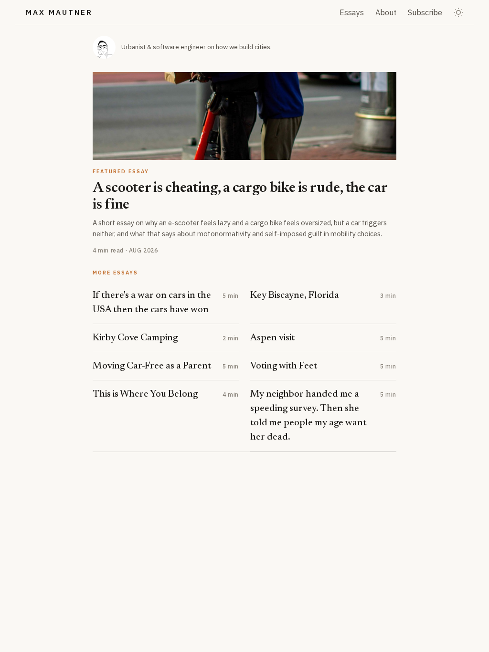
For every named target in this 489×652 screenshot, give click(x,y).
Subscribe (425, 12)
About (385, 12)
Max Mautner (59, 12)
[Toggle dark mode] (458, 12)
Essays (352, 12)
